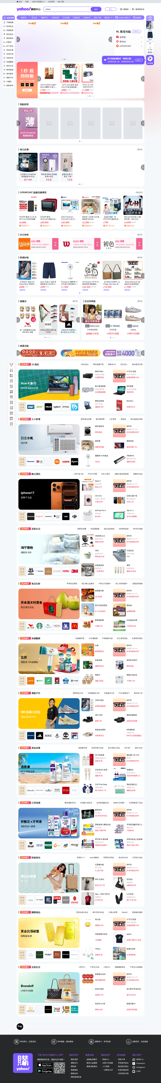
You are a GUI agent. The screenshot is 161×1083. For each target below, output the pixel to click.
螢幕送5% (112, 364)
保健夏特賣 (80, 638)
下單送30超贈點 (136, 967)
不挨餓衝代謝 (107, 638)
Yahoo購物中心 (29, 9)
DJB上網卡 (105, 474)
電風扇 (123, 419)
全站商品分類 (123, 1073)
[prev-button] (18, 353)
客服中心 (105, 1059)
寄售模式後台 (123, 1063)
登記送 (34, 17)
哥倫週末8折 (109, 693)
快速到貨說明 (123, 1070)
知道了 (138, 60)
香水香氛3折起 (114, 747)
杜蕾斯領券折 (137, 638)
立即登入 (136, 31)
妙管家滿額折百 (103, 802)
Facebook (140, 1063)
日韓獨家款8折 (94, 693)
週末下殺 (97, 17)
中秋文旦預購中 (105, 583)
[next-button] (142, 353)
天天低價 (65, 17)
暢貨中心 (44, 17)
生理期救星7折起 (136, 802)
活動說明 (139, 192)
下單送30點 (94, 967)
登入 (110, 9)
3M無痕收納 (123, 528)
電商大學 (121, 1059)
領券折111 (81, 857)
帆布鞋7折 (138, 693)
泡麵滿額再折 (120, 967)
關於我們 (74, 1059)
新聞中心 (140, 1059)
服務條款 (74, 1070)
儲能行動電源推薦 (122, 474)
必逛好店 (87, 17)
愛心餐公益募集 (88, 583)
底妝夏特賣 (82, 747)
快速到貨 (55, 17)
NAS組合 (85, 364)
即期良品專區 (72, 583)
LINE (138, 1071)
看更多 (150, 52)
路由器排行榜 (137, 364)
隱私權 (73, 1066)
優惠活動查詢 (92, 1066)
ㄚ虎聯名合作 (107, 1070)
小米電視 (112, 419)
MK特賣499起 (98, 912)
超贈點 (138, 17)
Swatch (125, 912)
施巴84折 (139, 747)
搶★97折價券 (118, 802)
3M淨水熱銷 (138, 528)
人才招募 (105, 1066)
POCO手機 (92, 474)
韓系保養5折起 (98, 747)
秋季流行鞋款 (109, 857)
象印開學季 (100, 419)
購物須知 (74, 1073)
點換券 (23, 17)
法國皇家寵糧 (137, 583)
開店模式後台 (123, 1066)
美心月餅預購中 (121, 583)
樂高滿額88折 (70, 802)
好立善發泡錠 (122, 638)
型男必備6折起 (82, 912)
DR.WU (127, 747)
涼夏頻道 (76, 17)
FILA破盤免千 (124, 693)
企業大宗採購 (107, 1063)
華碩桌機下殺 (98, 364)
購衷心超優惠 (92, 1063)
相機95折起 (138, 474)
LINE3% (82, 967)
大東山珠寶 (113, 912)
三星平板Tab (78, 474)
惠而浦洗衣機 (86, 419)
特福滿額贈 (95, 528)
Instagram (140, 1067)
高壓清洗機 (81, 528)
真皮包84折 (123, 857)
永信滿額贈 (93, 638)
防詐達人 (124, 364)
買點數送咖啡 (137, 912)
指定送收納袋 (109, 528)
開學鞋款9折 (78, 693)
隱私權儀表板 (76, 1077)
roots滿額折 (94, 857)
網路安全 (74, 1063)
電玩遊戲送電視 (136, 419)
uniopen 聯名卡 (124, 17)
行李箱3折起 (137, 857)
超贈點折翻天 (92, 1059)
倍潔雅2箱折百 (86, 802)
